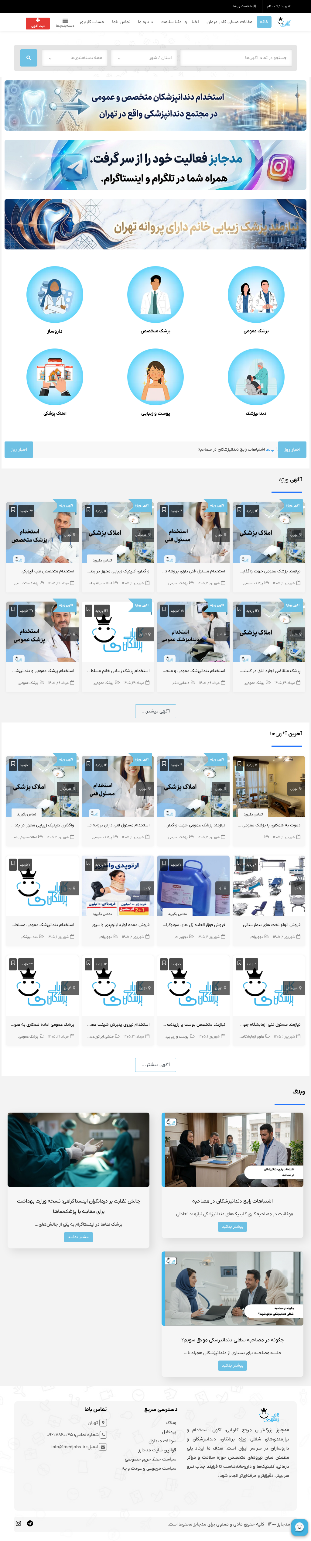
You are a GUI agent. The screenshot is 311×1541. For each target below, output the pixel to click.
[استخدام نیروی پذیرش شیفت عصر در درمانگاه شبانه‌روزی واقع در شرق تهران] (118, 987)
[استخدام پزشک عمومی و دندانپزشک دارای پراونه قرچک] (42, 633)
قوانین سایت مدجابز (157, 1450)
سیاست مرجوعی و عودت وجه (149, 1468)
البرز (219, 634)
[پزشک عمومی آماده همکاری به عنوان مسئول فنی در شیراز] (42, 987)
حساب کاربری (92, 22)
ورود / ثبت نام (277, 6)
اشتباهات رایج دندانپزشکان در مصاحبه (174, 449)
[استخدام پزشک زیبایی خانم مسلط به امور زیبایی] (118, 633)
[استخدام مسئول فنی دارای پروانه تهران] (193, 533)
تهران (294, 535)
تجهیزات (257, 937)
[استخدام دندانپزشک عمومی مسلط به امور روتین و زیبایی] (42, 887)
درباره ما (145, 22)
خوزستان (292, 988)
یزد (296, 888)
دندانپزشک (256, 413)
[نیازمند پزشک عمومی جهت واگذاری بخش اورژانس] (269, 533)
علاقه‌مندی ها (243, 6)
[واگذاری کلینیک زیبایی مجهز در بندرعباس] (118, 533)
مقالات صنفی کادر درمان (229, 22)
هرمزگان (141, 535)
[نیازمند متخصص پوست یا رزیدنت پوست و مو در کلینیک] (193, 987)
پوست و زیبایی (155, 413)
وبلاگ (171, 1423)
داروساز (55, 331)
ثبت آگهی (38, 26)
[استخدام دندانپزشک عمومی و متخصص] (193, 633)
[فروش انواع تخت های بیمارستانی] (269, 887)
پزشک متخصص (155, 331)
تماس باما (121, 22)
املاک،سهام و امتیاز (98, 583)
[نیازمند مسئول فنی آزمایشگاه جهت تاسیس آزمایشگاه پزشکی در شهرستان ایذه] (269, 987)
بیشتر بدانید (232, 1227)
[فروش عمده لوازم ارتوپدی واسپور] (118, 887)
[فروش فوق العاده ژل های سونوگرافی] (193, 887)
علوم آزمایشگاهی (251, 1036)
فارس (294, 634)
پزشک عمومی (256, 331)
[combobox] (144, 58)
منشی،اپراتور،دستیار (99, 1036)
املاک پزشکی (55, 413)
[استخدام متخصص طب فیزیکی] (42, 533)
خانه (264, 22)
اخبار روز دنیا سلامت (180, 22)
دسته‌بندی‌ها (65, 26)
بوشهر (67, 888)
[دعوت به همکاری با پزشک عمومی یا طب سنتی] (269, 787)
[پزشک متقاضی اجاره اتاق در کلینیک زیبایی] (269, 633)
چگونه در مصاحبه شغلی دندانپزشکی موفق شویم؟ (232, 1340)
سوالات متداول (162, 1441)
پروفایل (169, 1432)
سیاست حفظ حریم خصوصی (150, 1459)
